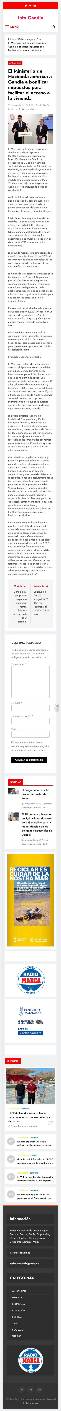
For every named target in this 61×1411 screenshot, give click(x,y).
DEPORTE (25, 1108)
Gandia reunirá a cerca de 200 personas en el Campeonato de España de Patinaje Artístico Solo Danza (35, 1200)
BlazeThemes (32, 1402)
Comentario (18, 664)
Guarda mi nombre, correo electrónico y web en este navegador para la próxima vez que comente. (30, 746)
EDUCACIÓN (18, 1310)
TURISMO (17, 1336)
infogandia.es (17, 105)
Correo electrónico (22, 716)
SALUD (15, 1323)
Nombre (16, 703)
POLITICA (17, 1317)
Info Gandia (30, 17)
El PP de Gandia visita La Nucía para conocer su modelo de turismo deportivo (29, 1117)
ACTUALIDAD (15, 63)
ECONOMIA (18, 1304)
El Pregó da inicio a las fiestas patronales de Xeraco (35, 794)
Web (13, 729)
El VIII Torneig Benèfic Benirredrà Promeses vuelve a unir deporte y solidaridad (35, 1180)
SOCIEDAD (17, 1330)
